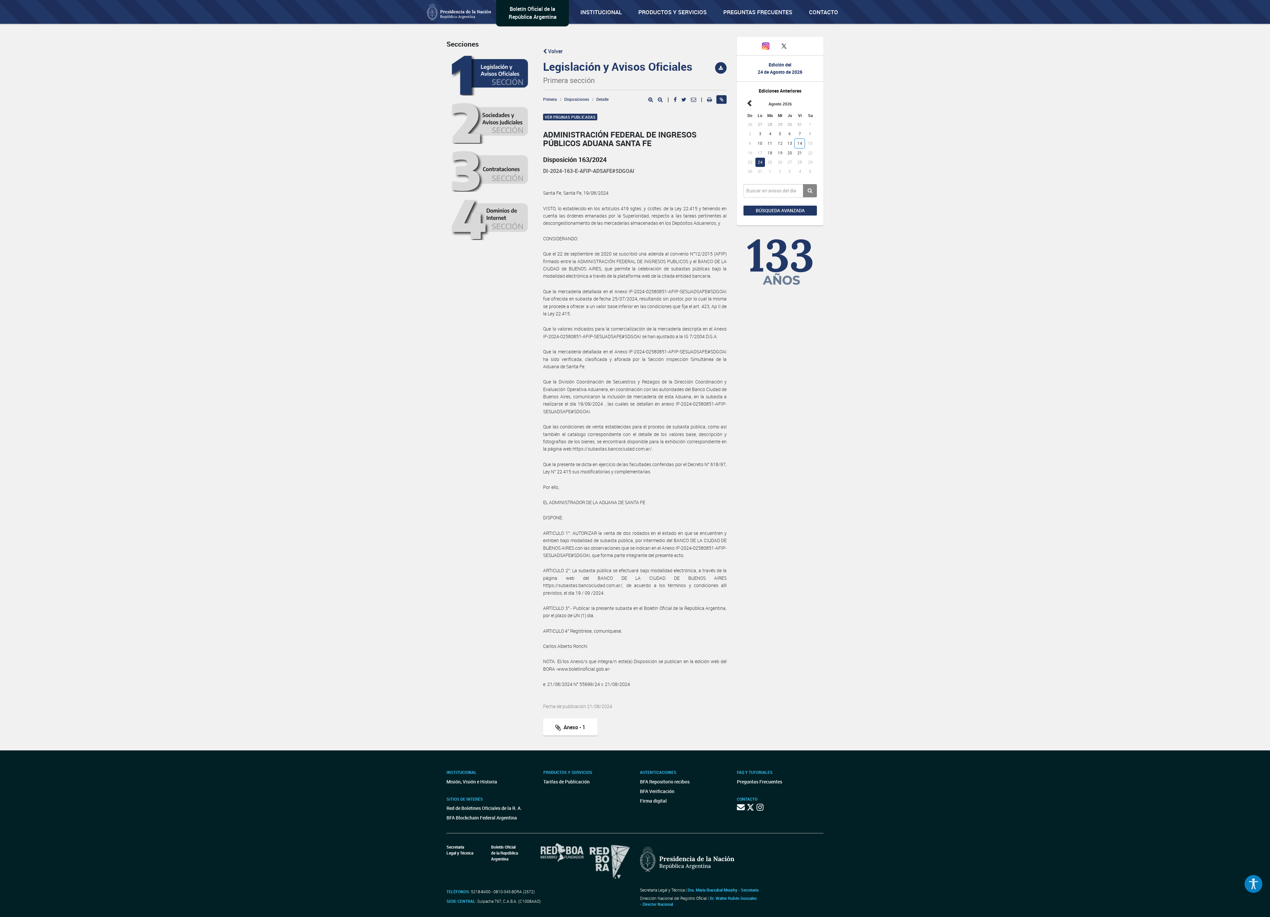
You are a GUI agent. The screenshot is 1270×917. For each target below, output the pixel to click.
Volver (555, 51)
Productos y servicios (672, 12)
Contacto (823, 12)
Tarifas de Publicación (566, 781)
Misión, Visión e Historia (471, 781)
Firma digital (653, 801)
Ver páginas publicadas (570, 117)
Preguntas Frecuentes (757, 12)
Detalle (602, 99)
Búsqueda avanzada (780, 210)
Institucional (601, 12)
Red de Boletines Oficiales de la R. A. (484, 808)
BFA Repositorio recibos (665, 781)
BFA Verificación (657, 791)
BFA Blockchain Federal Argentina (481, 818)
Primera (550, 99)
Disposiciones (576, 99)
